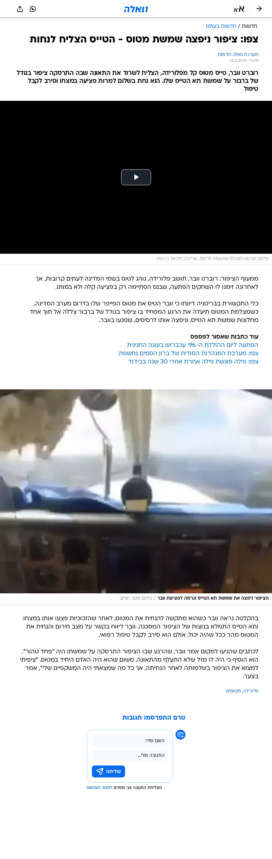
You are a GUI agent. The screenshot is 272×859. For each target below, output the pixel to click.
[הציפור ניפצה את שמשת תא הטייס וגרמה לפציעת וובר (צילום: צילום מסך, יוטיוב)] (136, 497)
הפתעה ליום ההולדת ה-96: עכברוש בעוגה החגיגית (192, 345)
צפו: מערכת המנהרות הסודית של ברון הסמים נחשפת (188, 354)
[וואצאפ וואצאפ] (33, 9)
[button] (239, 9)
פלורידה (250, 691)
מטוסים (233, 691)
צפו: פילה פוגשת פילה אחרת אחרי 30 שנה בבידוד (193, 362)
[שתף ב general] (20, 9)
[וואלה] (136, 9)
